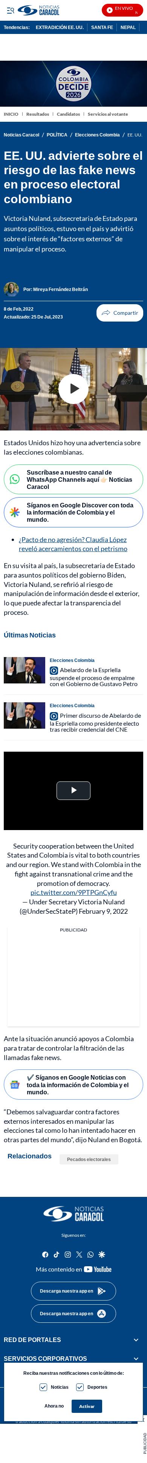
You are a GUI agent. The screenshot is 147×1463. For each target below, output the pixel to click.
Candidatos (68, 114)
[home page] (73, 1213)
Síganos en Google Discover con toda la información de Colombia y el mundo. (80, 512)
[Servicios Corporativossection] (136, 1358)
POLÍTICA (57, 135)
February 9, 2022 (103, 911)
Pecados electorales (89, 1159)
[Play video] (73, 389)
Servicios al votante (108, 114)
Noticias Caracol (21, 135)
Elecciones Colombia (97, 135)
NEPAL (128, 27)
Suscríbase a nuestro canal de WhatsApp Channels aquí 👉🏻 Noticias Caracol (79, 479)
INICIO (11, 114)
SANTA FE (102, 27)
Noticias (60, 1387)
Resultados (37, 114)
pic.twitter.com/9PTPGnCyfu (74, 892)
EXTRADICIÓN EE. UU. (60, 27)
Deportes (97, 1387)
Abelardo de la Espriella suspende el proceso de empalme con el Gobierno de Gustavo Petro (94, 676)
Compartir (119, 313)
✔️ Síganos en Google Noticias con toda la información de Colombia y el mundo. (78, 1084)
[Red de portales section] (136, 1339)
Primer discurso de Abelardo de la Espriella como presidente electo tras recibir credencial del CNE (95, 722)
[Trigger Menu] (10, 10)
